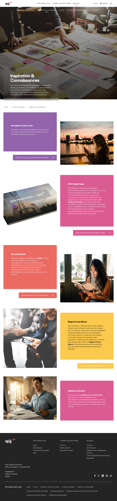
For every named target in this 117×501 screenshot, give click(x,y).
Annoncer (76, 3)
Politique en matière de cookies (49, 487)
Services (61, 10)
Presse (28, 487)
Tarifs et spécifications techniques (78, 10)
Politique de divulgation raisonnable (37, 491)
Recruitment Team (66, 450)
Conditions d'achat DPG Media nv (36, 495)
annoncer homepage (18, 107)
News (35, 445)
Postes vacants (65, 448)
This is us (63, 445)
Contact (95, 3)
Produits (20, 10)
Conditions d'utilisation (68, 487)
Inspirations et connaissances (46, 10)
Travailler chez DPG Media (61, 3)
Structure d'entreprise (41, 450)
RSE (34, 453)
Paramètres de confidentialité (58, 495)
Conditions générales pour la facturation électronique (82, 491)
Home (6, 107)
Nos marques (30, 10)
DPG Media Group (43, 3)
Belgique (105, 3)
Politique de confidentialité (85, 487)
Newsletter (96, 10)
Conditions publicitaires (57, 491)
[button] (35, 157)
